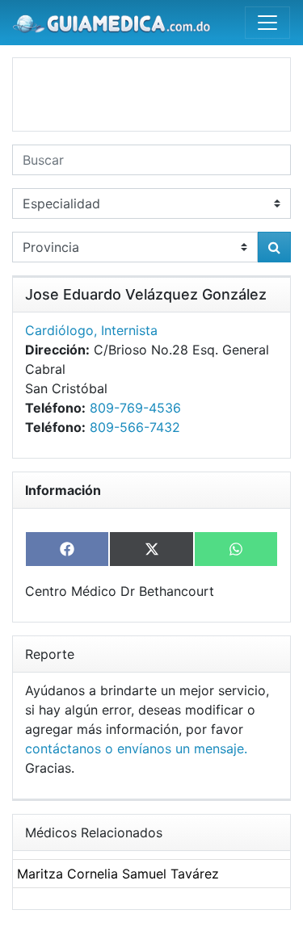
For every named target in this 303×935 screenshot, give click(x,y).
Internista (129, 330)
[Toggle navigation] (267, 22)
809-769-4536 (135, 408)
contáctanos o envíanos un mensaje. (136, 748)
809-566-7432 (135, 427)
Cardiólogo (59, 330)
